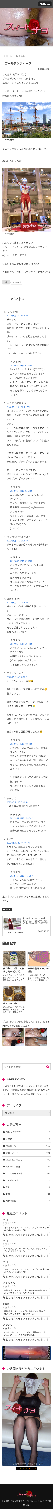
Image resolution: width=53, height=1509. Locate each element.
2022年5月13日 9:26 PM (21, 491)
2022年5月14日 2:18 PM (17, 677)
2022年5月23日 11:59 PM (21, 876)
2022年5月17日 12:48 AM (21, 818)
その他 (8, 909)
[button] (47, 1066)
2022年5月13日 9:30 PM (21, 561)
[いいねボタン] (6, 282)
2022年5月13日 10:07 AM (18, 407)
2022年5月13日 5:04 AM (17, 315)
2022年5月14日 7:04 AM (17, 602)
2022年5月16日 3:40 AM (17, 802)
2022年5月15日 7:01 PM (21, 744)
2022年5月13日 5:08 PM (17, 540)
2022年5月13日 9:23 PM (21, 365)
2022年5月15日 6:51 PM (21, 644)
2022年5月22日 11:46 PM (18, 842)
